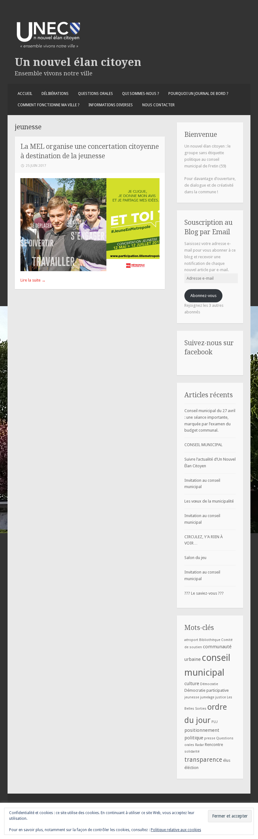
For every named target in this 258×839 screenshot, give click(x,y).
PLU (214, 722)
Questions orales (95, 93)
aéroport (191, 640)
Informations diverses (110, 105)
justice (220, 697)
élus (226, 760)
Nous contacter (158, 105)
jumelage (207, 697)
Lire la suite (33, 280)
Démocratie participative (206, 690)
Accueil (25, 93)
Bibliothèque (209, 640)
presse (209, 738)
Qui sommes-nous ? (140, 93)
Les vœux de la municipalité (209, 501)
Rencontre (214, 744)
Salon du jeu (195, 557)
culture (191, 683)
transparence (203, 759)
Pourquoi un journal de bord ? (198, 93)
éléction (191, 767)
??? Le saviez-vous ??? (204, 593)
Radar (199, 745)
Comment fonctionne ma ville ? (48, 105)
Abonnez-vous (203, 295)
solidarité (191, 751)
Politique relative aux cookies (176, 830)
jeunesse (191, 697)
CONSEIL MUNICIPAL (203, 444)
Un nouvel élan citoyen (78, 62)
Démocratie (209, 684)
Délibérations (55, 93)
